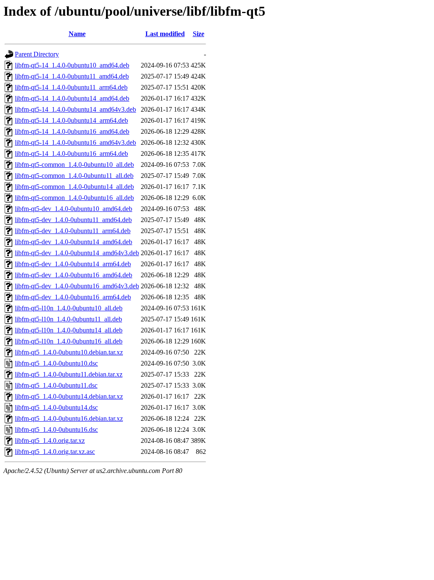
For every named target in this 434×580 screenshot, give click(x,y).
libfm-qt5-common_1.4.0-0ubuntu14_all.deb (74, 186)
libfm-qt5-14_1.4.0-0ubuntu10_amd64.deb (72, 65)
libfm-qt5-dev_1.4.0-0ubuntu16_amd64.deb (73, 275)
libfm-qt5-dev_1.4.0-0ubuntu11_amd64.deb (73, 219)
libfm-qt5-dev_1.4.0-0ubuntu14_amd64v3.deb (77, 252)
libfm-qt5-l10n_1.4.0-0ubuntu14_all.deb (68, 330)
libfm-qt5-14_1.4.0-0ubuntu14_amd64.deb (72, 98)
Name (77, 33)
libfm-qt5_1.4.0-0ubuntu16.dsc (56, 429)
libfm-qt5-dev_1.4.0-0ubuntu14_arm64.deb (73, 263)
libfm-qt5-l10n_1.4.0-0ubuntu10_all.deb (68, 308)
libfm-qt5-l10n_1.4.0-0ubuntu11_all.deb (68, 319)
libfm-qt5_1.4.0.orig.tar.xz (50, 440)
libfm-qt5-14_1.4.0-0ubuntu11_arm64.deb (71, 87)
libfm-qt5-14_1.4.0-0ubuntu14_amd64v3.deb (75, 109)
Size (198, 33)
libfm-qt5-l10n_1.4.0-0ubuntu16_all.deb (68, 341)
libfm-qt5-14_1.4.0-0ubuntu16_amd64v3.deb (75, 142)
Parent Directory (37, 54)
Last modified (165, 33)
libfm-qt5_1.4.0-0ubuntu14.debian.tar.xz (69, 396)
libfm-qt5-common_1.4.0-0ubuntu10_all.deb (74, 164)
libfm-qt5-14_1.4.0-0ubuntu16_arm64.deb (71, 153)
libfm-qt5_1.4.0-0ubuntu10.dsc (56, 363)
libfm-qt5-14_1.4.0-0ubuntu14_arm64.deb (71, 120)
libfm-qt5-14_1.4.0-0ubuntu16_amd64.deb (72, 131)
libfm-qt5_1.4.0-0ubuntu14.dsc (56, 407)
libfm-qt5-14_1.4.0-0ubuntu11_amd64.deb (72, 76)
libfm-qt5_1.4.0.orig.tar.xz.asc (55, 451)
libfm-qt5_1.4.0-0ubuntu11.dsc (56, 385)
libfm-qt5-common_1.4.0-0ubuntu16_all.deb (74, 197)
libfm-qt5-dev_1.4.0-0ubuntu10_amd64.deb (73, 208)
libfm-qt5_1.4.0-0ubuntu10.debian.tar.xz (69, 352)
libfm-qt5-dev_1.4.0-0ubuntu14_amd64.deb (73, 241)
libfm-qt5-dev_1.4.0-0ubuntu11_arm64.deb (73, 230)
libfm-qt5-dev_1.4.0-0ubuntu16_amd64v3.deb (77, 286)
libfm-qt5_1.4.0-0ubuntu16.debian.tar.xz (69, 418)
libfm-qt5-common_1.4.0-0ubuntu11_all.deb (74, 175)
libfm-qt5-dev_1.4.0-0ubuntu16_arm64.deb (73, 297)
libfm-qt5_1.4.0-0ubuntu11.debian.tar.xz (68, 374)
